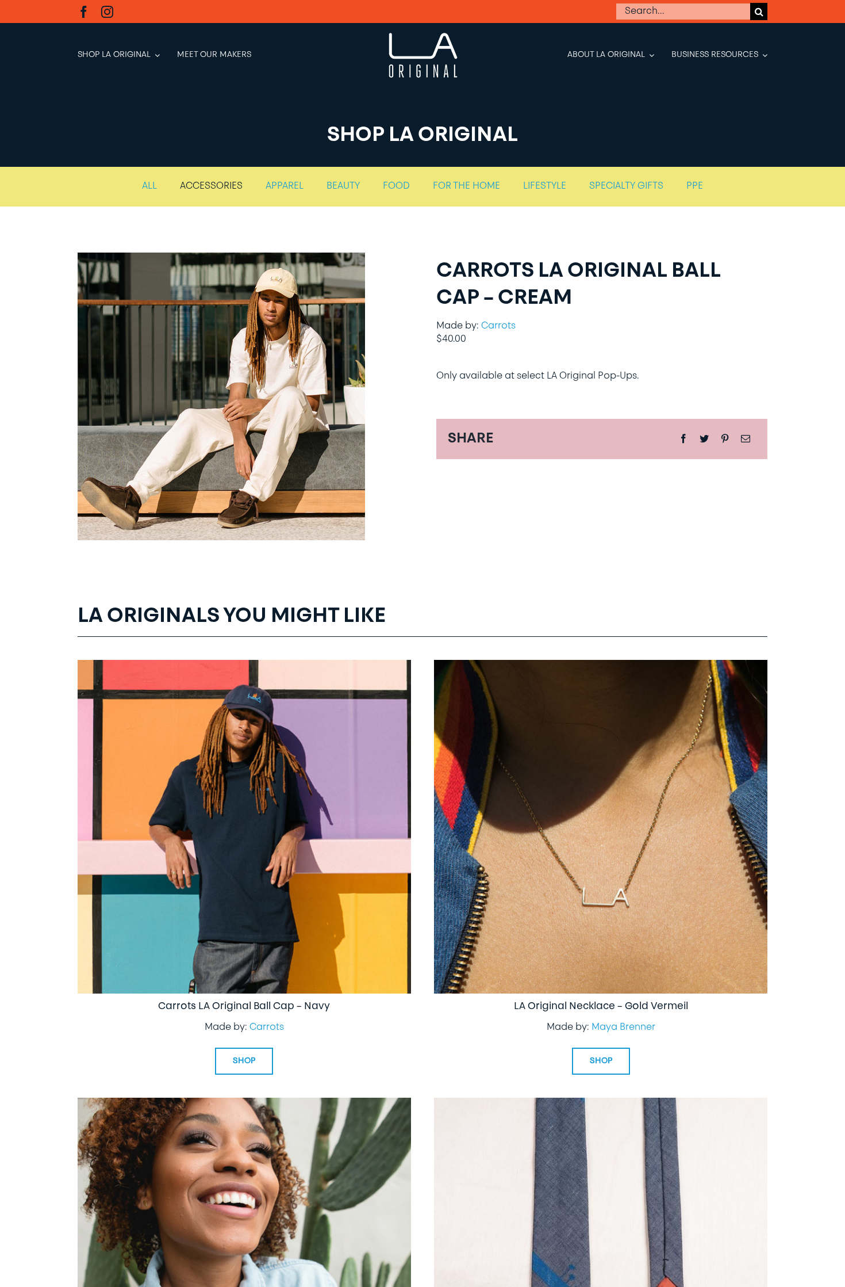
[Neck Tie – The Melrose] (600, 1105)
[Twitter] (704, 439)
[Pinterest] (725, 439)
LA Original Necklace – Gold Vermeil (601, 1006)
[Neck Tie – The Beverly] (244, 1105)
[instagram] (107, 12)
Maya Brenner (623, 1027)
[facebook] (84, 12)
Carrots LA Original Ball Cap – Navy (244, 1006)
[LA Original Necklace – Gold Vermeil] (600, 668)
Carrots (498, 326)
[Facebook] (683, 439)
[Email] (745, 439)
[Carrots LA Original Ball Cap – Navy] (244, 668)
